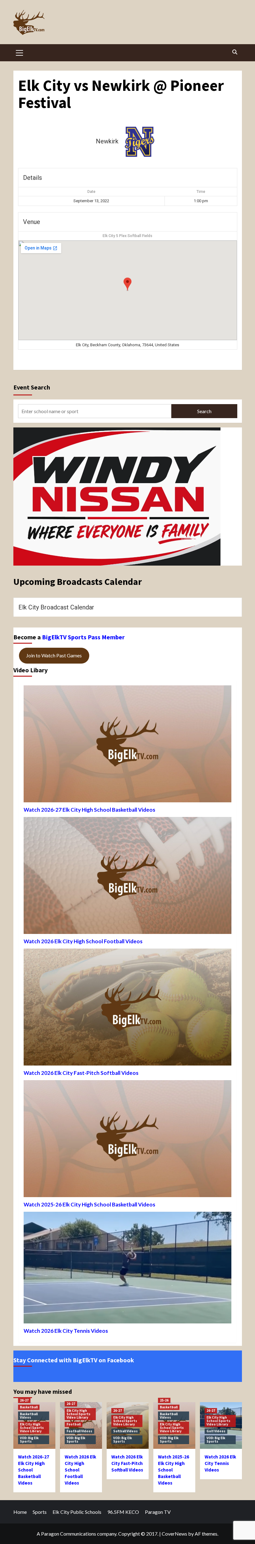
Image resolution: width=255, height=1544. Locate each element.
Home (20, 1512)
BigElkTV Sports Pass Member (83, 637)
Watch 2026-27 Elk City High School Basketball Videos (89, 809)
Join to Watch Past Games (54, 655)
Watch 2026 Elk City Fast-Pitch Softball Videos (81, 1073)
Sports (40, 1512)
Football (74, 1424)
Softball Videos (125, 1431)
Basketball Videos (29, 1416)
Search (204, 411)
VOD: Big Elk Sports (29, 1440)
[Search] (235, 52)
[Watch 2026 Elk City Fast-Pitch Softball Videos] (127, 1009)
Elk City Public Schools (77, 1512)
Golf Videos (215, 1431)
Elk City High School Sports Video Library (32, 1427)
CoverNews (174, 1534)
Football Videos (79, 1431)
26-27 (24, 1400)
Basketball (29, 1407)
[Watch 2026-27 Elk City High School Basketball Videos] (127, 745)
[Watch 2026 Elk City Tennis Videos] (127, 1269)
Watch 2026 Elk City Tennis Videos (66, 1330)
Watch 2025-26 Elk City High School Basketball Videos (89, 1204)
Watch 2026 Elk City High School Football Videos (83, 941)
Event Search (31, 387)
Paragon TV (158, 1512)
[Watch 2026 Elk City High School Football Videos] (127, 877)
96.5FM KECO (123, 1512)
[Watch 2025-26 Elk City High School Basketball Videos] (127, 1140)
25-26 (164, 1400)
